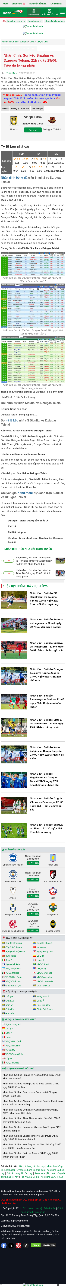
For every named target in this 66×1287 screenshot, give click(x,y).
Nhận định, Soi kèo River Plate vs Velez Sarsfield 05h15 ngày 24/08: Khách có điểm (31, 1120)
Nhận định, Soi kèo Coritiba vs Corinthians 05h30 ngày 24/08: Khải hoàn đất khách (30, 1111)
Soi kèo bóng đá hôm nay (20, 1173)
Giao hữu (9, 1013)
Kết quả (33, 130)
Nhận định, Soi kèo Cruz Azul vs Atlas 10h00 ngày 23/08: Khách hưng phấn (33, 573)
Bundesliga (10, 956)
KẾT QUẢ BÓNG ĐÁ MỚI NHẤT (20, 1019)
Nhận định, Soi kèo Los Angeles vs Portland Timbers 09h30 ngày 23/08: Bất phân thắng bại (34, 560)
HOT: (3, 21)
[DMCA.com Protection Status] (43, 1245)
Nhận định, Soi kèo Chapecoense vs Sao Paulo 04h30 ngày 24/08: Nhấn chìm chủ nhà (30, 1137)
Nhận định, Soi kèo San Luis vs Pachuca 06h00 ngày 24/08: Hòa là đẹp (30, 1094)
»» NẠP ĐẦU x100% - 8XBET (17, 48)
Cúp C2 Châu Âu (45, 943)
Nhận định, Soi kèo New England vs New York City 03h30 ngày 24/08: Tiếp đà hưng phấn (32, 1146)
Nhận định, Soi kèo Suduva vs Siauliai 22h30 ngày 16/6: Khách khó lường (46, 828)
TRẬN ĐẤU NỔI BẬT (15, 849)
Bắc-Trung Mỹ (43, 1005)
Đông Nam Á (43, 996)
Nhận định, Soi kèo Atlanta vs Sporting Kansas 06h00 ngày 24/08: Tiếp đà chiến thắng (33, 1103)
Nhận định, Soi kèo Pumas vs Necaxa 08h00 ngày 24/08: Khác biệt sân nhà (32, 1077)
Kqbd (5, 3)
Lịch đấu (25, 109)
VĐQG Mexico (12, 973)
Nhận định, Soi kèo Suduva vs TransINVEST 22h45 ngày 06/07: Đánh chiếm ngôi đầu (47, 646)
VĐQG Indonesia (45, 981)
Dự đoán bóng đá (37, 3)
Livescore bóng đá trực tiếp (31, 1170)
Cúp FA (8, 1058)
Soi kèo (5, 109)
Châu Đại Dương (45, 1009)
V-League (41, 947)
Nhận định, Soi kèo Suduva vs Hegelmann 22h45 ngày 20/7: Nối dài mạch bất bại (46, 623)
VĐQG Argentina (13, 968)
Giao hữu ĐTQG (13, 985)
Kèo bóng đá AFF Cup (52, 1177)
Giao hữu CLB (44, 985)
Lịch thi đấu (56, 3)
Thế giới (9, 996)
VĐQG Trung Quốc (14, 1054)
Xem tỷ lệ (15, 109)
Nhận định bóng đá (50, 14)
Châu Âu (9, 1001)
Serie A (8, 960)
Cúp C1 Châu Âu (13, 943)
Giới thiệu (28, 1208)
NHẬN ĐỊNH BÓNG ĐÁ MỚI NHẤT (19, 1068)
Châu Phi (9, 1009)
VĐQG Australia (44, 977)
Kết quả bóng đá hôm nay (31, 1166)
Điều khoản (49, 1208)
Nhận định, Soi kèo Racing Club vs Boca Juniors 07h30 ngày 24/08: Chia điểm (31, 1085)
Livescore (17, 3)
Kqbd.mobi (25, 493)
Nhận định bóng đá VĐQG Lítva (25, 585)
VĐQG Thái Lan (13, 981)
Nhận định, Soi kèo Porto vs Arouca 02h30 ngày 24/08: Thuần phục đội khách (31, 1155)
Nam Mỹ (9, 1005)
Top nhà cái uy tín (29, 1177)
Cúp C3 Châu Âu (13, 947)
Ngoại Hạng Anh (45, 951)
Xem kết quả (37, 109)
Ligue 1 (40, 960)
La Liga (40, 956)
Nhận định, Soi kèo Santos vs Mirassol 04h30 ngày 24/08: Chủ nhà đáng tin (32, 1129)
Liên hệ (38, 1208)
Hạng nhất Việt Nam (15, 951)
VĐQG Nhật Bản (44, 973)
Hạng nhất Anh (12, 964)
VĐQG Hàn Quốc (13, 977)
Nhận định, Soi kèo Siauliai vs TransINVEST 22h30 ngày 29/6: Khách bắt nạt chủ (47, 723)
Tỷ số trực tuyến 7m (16, 21)
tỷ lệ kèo (12, 420)
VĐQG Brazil (43, 964)
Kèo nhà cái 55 (35, 21)
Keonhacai (39, 1173)
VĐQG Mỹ (41, 968)
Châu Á (40, 1001)
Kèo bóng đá (34, 14)
